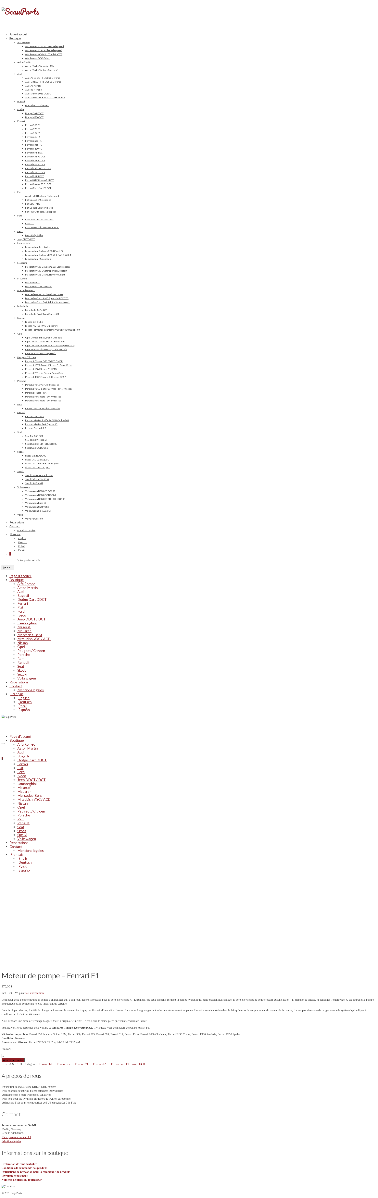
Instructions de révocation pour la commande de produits (36, 1171)
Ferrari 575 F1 (65, 1064)
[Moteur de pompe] (46, 964)
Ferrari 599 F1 (83, 1064)
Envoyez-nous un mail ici (16, 1137)
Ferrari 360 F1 (47, 1064)
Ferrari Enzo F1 (120, 1064)
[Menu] (3, 743)
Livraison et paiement (15, 1175)
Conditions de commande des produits (24, 1168)
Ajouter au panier (13, 1060)
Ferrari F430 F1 (139, 1064)
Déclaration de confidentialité (19, 1164)
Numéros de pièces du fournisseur (22, 1179)
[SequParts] (189, 15)
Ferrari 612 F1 (101, 1064)
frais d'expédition (34, 993)
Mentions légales (11, 1141)
